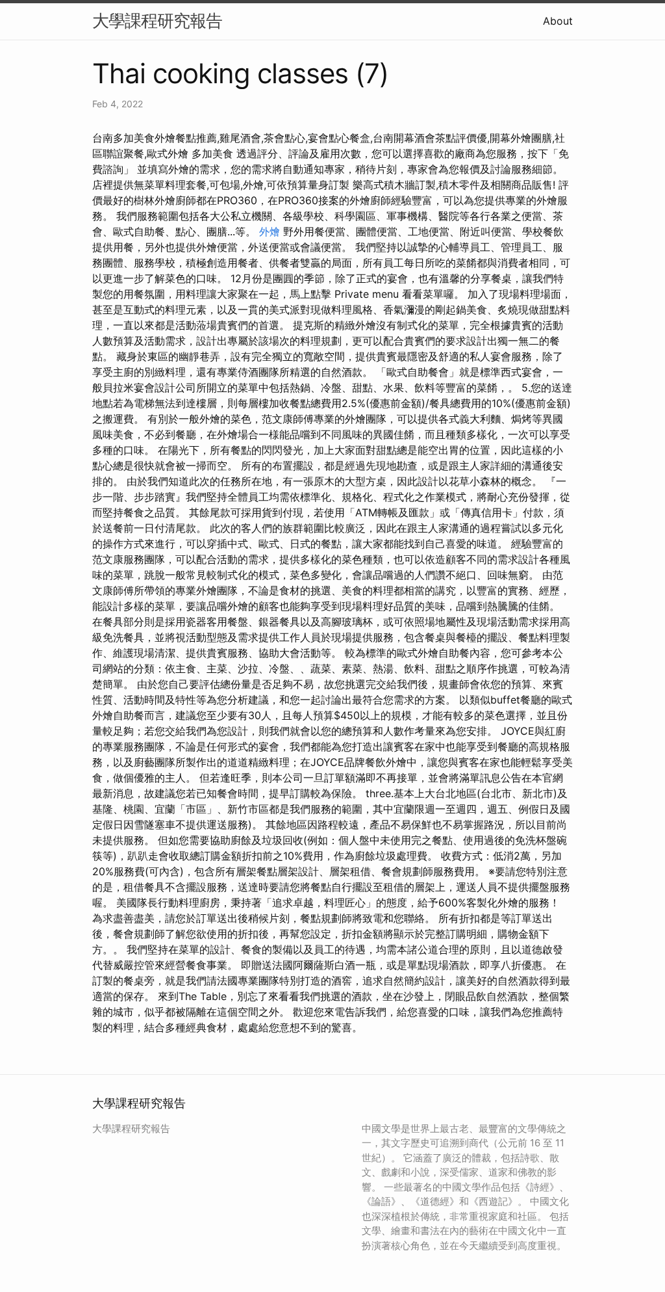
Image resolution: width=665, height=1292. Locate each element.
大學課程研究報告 (157, 20)
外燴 (269, 231)
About (558, 20)
